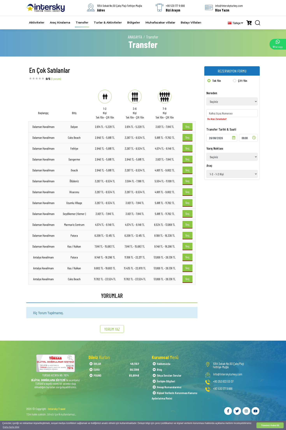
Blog (159, 369)
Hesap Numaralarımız (169, 387)
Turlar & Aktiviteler (108, 22)
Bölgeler (133, 22)
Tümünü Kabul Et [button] (270, 425)
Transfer (82, 22)
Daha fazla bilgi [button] (11, 427)
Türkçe (236, 23)
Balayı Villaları (191, 22)
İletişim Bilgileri (166, 381)
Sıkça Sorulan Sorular (169, 375)
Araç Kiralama (60, 22)
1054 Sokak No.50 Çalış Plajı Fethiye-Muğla (228, 365)
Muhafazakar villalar (160, 22)
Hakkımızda (163, 363)
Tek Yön (216, 80)
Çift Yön (242, 80)
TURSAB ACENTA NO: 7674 (55, 375)
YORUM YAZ (112, 328)
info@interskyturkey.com (227, 374)
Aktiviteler (36, 22)
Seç (187, 126)
